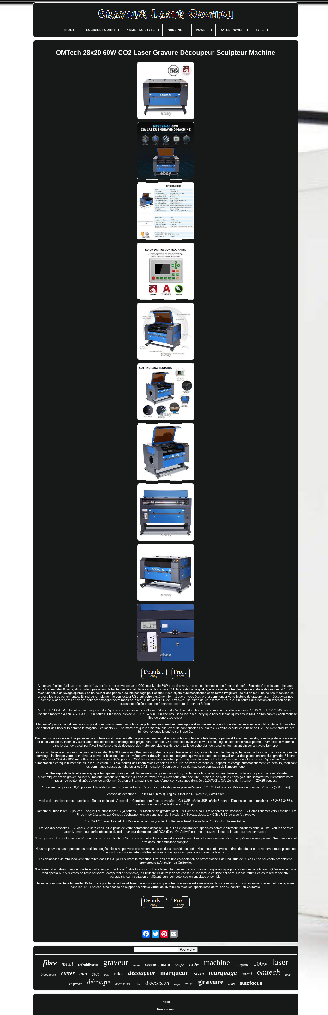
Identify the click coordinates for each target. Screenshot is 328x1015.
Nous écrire (165, 1009)
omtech (268, 972)
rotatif (247, 974)
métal (67, 964)
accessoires (122, 984)
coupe (179, 965)
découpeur (141, 972)
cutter (68, 973)
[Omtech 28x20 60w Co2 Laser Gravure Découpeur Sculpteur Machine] (165, 91)
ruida (118, 973)
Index (166, 1001)
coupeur (242, 964)
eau (83, 973)
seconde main (157, 964)
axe (288, 974)
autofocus (250, 983)
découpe (98, 982)
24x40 (198, 974)
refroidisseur (88, 965)
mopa (177, 984)
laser (280, 962)
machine (217, 962)
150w (106, 975)
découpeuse (48, 974)
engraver (75, 984)
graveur (115, 962)
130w (194, 964)
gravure (211, 981)
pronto (136, 965)
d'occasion (157, 983)
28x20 (95, 974)
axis (231, 984)
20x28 (189, 984)
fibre (50, 963)
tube (137, 984)
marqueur (174, 972)
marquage (223, 972)
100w (260, 963)
